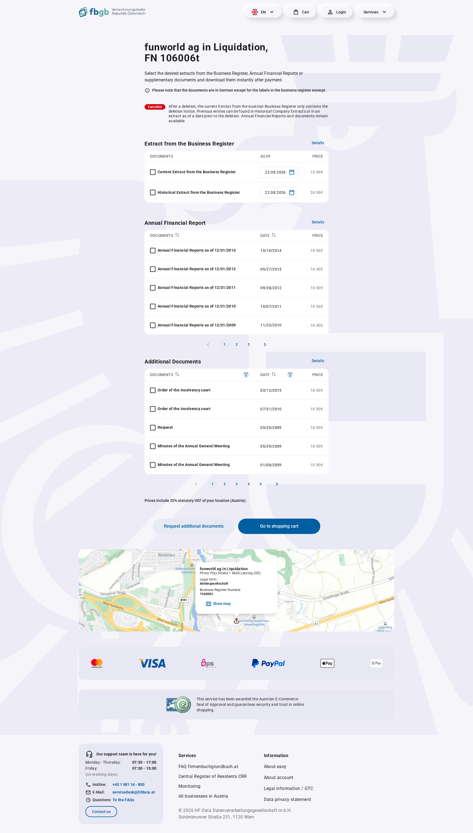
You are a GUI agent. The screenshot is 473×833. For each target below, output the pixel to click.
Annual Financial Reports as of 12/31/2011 (197, 287)
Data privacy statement (287, 799)
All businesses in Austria (203, 796)
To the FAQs (123, 800)
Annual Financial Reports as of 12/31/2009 (197, 325)
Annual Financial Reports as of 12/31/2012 (197, 269)
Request (165, 427)
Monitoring (189, 786)
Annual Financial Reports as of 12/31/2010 (197, 306)
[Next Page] (264, 344)
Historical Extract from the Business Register (199, 192)
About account (278, 777)
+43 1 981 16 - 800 (129, 784)
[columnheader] (200, 235)
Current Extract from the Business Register (197, 172)
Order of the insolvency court (184, 390)
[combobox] (279, 172)
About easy (275, 766)
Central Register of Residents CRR (212, 776)
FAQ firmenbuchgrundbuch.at (208, 766)
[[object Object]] (246, 374)
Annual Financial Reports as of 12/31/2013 (197, 250)
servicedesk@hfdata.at (134, 792)
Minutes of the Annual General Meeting (194, 446)
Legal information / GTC (288, 788)
